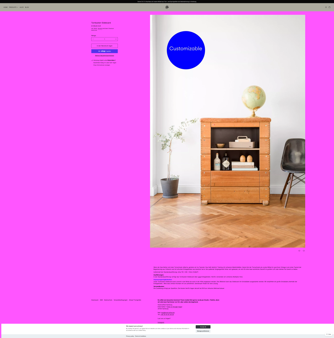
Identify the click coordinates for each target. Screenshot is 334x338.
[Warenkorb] (329, 7)
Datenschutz (108, 300)
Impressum (94, 300)
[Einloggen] (326, 7)
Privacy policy (130, 336)
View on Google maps (174, 307)
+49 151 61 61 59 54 (167, 314)
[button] (227, 131)
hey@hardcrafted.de (168, 312)
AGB (101, 300)
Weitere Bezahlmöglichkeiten (104, 55)
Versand (100, 28)
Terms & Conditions (140, 336)
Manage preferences (203, 331)
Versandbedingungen (121, 300)
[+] (116, 39)
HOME (5, 7)
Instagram (161, 322)
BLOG (27, 7)
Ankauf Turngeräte (135, 300)
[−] (93, 39)
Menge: (93, 35)
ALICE (22, 7)
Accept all (203, 327)
